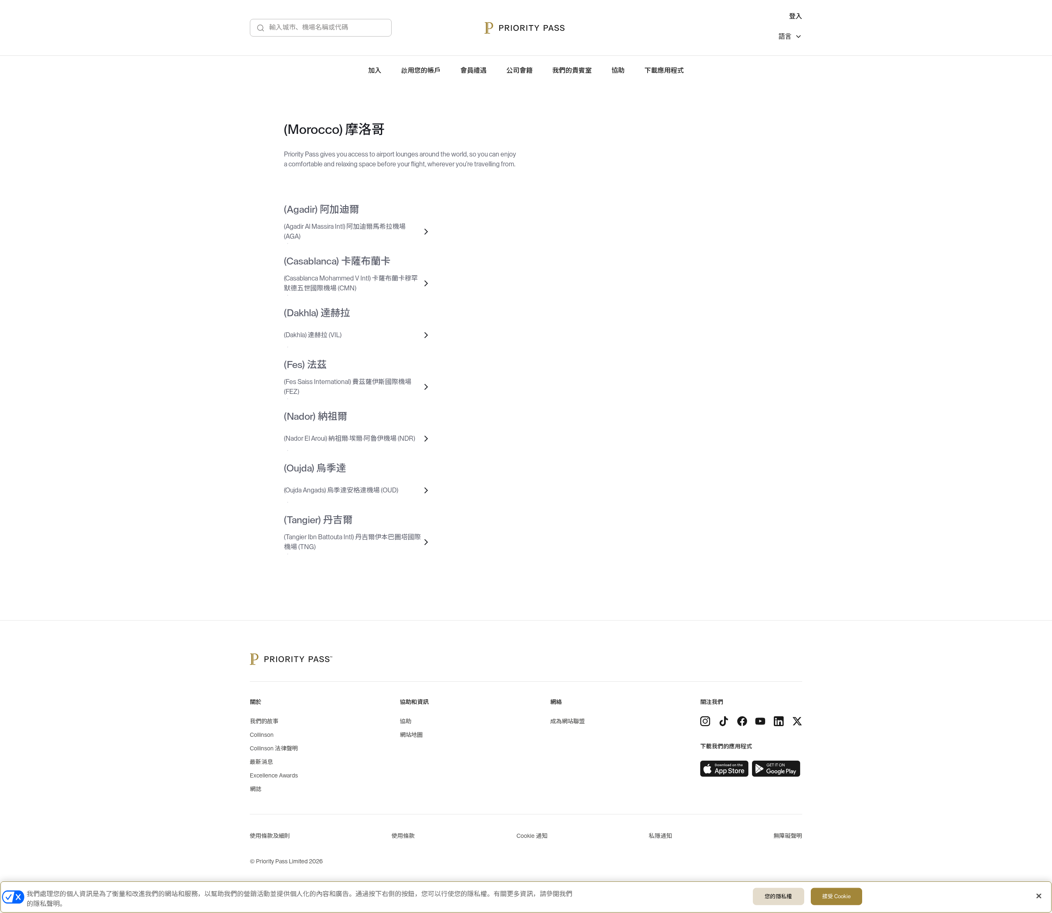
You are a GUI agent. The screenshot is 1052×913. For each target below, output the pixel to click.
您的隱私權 (778, 896)
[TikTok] (724, 721)
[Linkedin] (779, 721)
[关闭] (1039, 896)
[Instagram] (705, 721)
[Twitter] (797, 721)
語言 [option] (784, 36)
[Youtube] (760, 721)
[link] (724, 769)
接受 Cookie (836, 896)
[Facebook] (742, 721)
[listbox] (790, 37)
